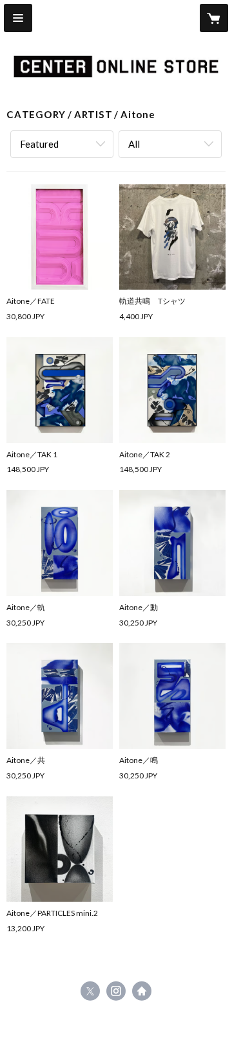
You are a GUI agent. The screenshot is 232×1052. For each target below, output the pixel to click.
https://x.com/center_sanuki (90, 991)
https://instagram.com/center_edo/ (116, 991)
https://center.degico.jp (141, 991)
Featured (39, 144)
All (134, 144)
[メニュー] (18, 18)
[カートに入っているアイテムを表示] (214, 18)
